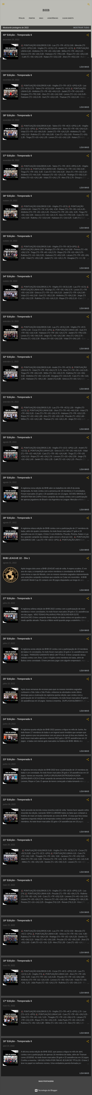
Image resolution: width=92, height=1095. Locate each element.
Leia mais (84, 67)
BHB (46, 10)
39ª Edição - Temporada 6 (17, 75)
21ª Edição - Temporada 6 (17, 840)
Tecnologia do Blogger (47, 1090)
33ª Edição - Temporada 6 (17, 316)
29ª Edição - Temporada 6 (17, 477)
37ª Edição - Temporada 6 (17, 155)
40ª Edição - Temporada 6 (17, 35)
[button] (87, 35)
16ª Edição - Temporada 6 (17, 1041)
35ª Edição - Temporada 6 (17, 236)
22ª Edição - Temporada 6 (17, 799)
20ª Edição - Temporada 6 (17, 880)
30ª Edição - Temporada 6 (17, 437)
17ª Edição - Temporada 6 (17, 1001)
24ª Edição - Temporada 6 (17, 719)
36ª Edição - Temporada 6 (17, 196)
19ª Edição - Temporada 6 (17, 920)
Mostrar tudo (81, 28)
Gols (41, 18)
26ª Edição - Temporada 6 (17, 638)
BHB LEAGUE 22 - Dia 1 (16, 558)
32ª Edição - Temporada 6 (17, 357)
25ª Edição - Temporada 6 (17, 679)
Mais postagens (46, 1081)
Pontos (32, 18)
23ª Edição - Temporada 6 (17, 759)
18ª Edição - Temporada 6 (17, 960)
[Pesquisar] (88, 5)
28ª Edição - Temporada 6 (17, 518)
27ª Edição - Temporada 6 (17, 598)
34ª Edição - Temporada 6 (17, 276)
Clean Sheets (68, 18)
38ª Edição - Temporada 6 (17, 115)
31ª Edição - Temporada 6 (17, 397)
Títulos (22, 18)
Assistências (52, 18)
